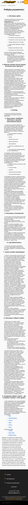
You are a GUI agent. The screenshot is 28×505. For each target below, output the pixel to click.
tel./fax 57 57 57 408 (14, 491)
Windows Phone (12, 435)
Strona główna (3, 5)
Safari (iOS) (11, 432)
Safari (10, 422)
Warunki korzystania (10, 499)
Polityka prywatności (17, 498)
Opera (10, 427)
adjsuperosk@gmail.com (14, 493)
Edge (10, 415)
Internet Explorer (13, 418)
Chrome (10, 420)
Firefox (10, 424)
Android (10, 430)
